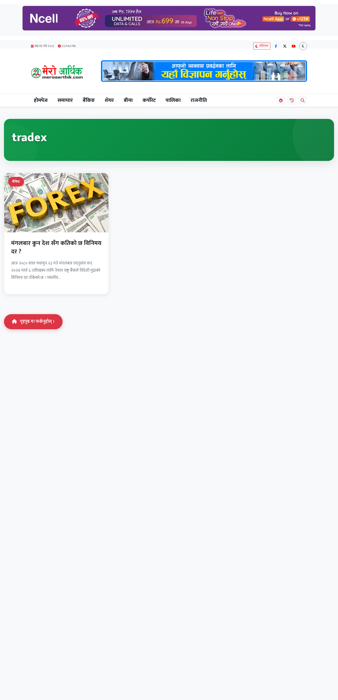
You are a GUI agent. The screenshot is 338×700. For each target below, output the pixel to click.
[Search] (302, 100)
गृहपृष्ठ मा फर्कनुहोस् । (37, 321)
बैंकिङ (89, 100)
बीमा (128, 100)
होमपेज (41, 100)
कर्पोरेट (149, 100)
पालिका (173, 100)
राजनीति (199, 100)
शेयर (109, 100)
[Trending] (280, 100)
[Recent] (291, 100)
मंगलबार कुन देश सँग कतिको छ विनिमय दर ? (56, 247)
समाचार (65, 100)
